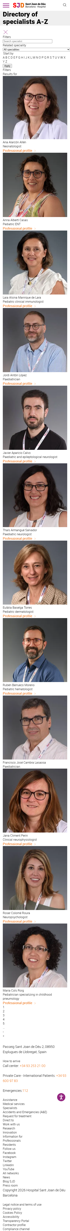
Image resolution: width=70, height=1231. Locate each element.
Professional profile (17, 150)
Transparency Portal (16, 1221)
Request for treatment (17, 1116)
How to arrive (11, 1061)
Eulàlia (17, 607)
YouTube (8, 1169)
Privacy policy (12, 1209)
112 (25, 1090)
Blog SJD (9, 1181)
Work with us (11, 1124)
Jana (15, 835)
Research (9, 1128)
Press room (10, 1185)
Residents (9, 1145)
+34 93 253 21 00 (33, 1065)
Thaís (20, 530)
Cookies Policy (12, 1213)
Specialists (10, 1108)
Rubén (19, 685)
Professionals (12, 1141)
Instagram (9, 1157)
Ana (14, 142)
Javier (17, 453)
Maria (13, 990)
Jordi (15, 375)
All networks (11, 1173)
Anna (15, 220)
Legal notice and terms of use (22, 1204)
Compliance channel (16, 1229)
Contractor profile (14, 1225)
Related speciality (14, 45)
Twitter (7, 1161)
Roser (16, 913)
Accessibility (11, 1217)
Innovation (10, 1132)
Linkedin (8, 1165)
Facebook (9, 1153)
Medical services (14, 1104)
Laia (22, 297)
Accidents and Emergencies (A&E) (25, 1112)
